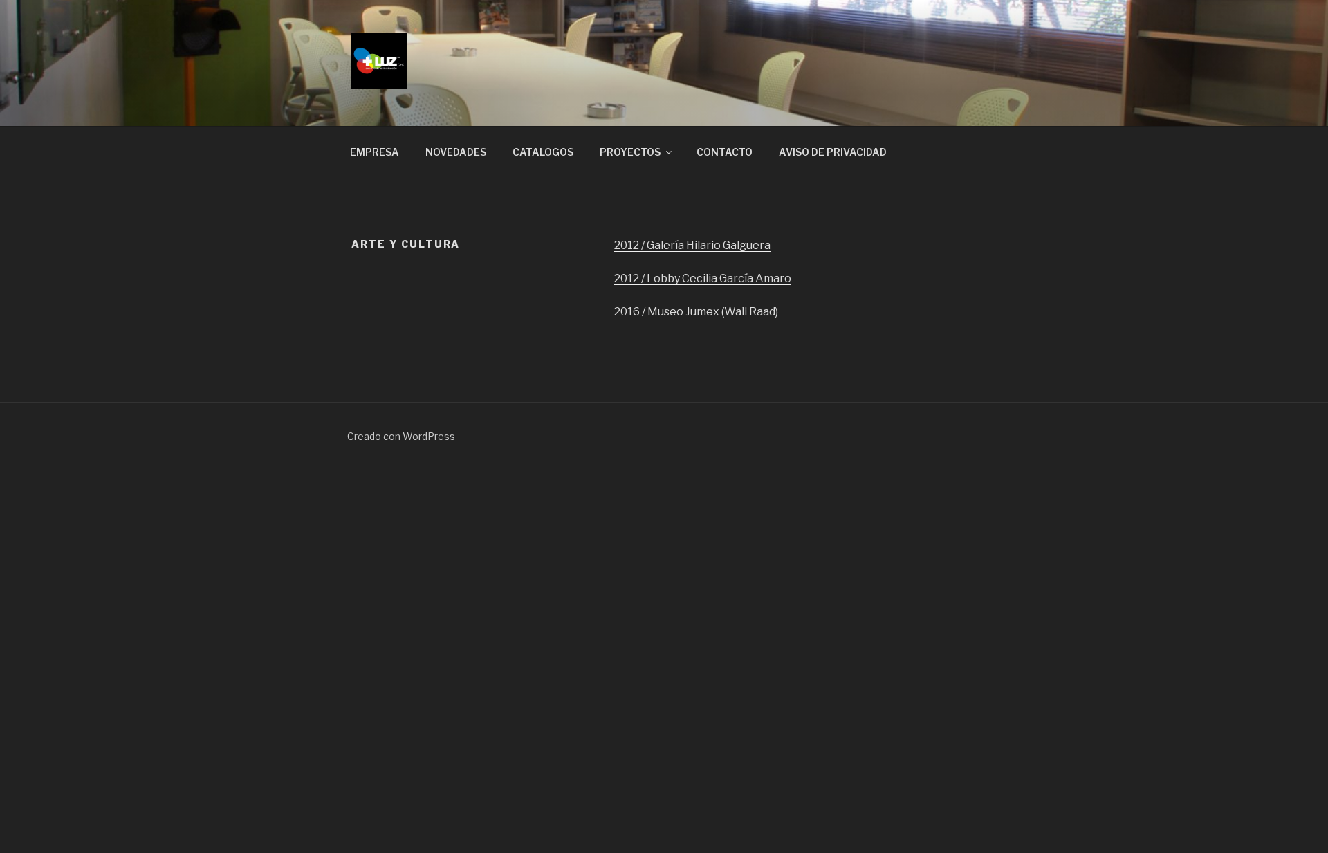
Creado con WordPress (401, 436)
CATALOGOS (543, 152)
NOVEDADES (455, 152)
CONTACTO (725, 152)
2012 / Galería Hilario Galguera (692, 245)
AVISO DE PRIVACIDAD (833, 152)
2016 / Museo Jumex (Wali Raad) (696, 311)
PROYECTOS (630, 152)
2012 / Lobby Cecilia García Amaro (702, 278)
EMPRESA (374, 152)
